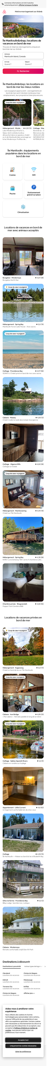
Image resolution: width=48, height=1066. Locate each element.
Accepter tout (23, 1040)
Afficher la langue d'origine (28, 5)
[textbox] (12, 64)
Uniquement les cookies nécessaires (23, 1046)
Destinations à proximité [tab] (12, 966)
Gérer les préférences (23, 1052)
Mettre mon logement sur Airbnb (28, 11)
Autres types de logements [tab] (34, 966)
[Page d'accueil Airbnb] (4, 11)
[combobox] (23, 56)
